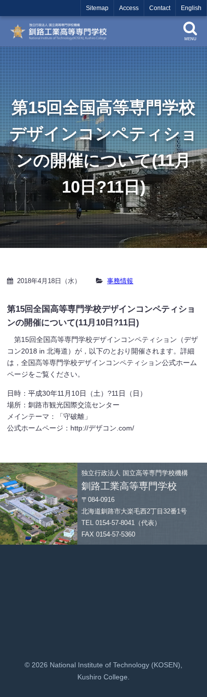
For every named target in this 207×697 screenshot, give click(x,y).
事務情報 (120, 281)
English (191, 8)
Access (129, 8)
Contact (159, 8)
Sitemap (97, 8)
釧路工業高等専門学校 (62, 31)
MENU (190, 39)
